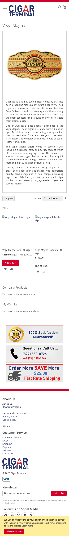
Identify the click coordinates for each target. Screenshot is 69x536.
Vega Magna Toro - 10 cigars (17, 249)
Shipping (7, 443)
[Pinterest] (25, 515)
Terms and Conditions (14, 413)
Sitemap (6, 426)
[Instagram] (12, 515)
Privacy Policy (9, 416)
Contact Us (8, 453)
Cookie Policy (9, 419)
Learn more (27, 525)
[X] (18, 515)
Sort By (37, 198)
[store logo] (22, 11)
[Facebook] (5, 515)
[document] (35, 526)
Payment (7, 447)
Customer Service (11, 437)
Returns (6, 450)
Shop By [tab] (8, 198)
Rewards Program (12, 406)
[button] (5, 268)
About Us (7, 403)
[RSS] (31, 515)
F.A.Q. (5, 440)
